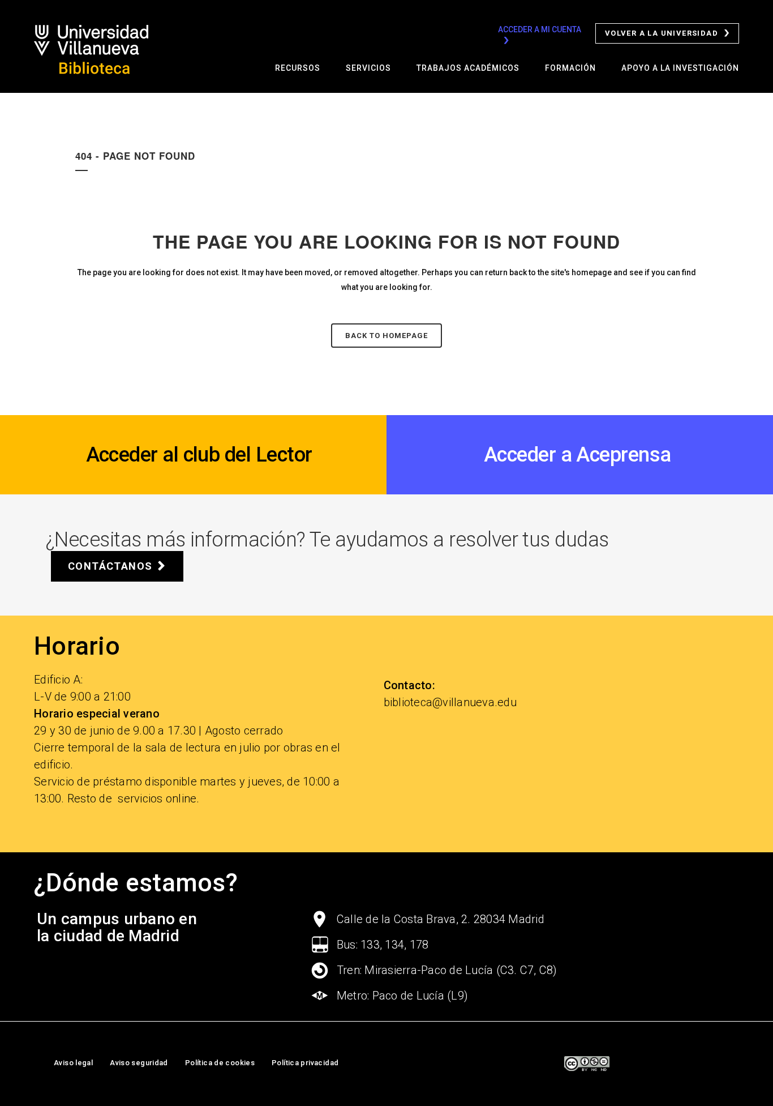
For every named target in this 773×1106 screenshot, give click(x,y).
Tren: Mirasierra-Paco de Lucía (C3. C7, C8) (447, 970)
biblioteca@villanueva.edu (450, 702)
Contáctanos (110, 566)
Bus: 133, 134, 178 (383, 944)
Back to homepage (386, 335)
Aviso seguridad (139, 1062)
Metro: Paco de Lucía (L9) (402, 995)
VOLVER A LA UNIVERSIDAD (661, 33)
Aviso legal (73, 1062)
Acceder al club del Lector (199, 455)
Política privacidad (305, 1062)
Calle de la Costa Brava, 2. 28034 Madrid (440, 919)
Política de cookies (220, 1062)
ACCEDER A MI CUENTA (539, 29)
